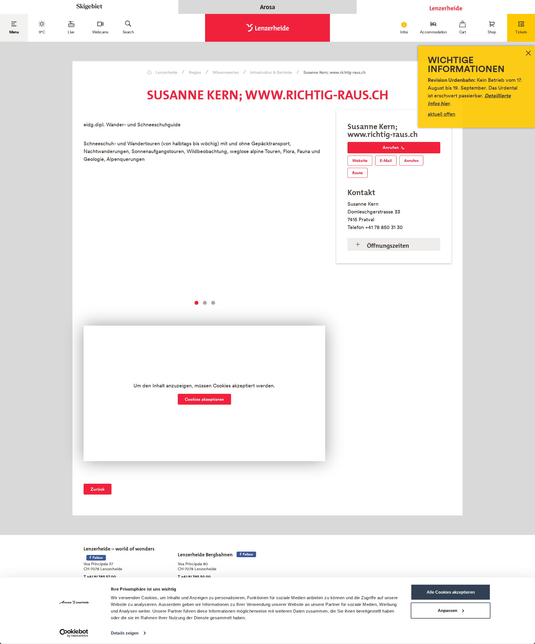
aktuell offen (441, 114)
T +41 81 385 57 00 (100, 576)
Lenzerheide (445, 7)
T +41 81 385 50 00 (194, 576)
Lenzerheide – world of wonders (119, 547)
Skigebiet (89, 7)
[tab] (393, 244)
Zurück (97, 489)
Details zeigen (124, 633)
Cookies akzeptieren (204, 399)
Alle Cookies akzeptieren (451, 592)
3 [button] (213, 303)
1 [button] (196, 303)
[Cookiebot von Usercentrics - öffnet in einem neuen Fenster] (74, 633)
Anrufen (391, 147)
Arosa (267, 7)
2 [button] (204, 303)
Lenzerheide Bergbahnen (205, 553)
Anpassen (447, 610)
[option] (204, 244)
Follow (97, 557)
